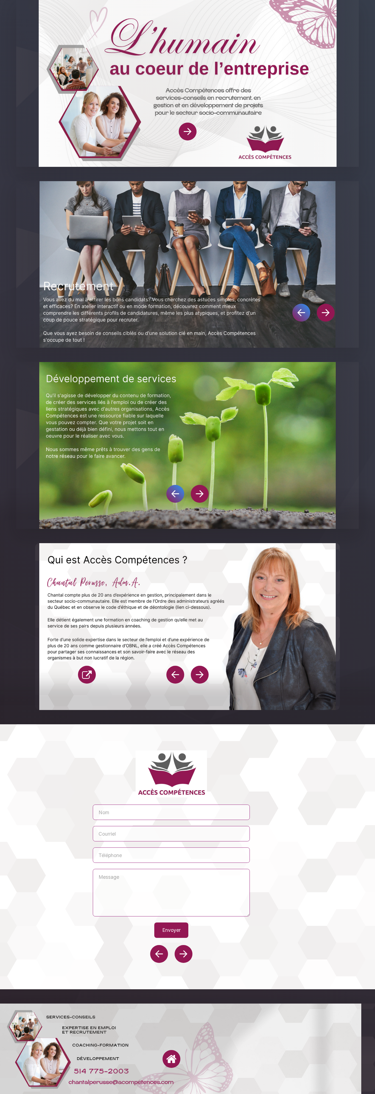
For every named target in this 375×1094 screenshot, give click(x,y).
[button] (188, 131)
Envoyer (171, 930)
